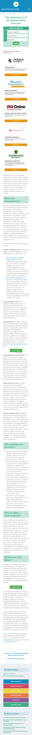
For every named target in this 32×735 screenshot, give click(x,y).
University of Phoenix (12, 137)
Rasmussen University (12, 161)
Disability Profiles (16, 704)
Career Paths (16, 690)
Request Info (16, 74)
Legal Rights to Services (9, 673)
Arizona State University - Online (15, 113)
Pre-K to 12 (16, 700)
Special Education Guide (10, 9)
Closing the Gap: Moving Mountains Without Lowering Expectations (14, 727)
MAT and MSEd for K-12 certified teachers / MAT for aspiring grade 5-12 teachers (16, 69)
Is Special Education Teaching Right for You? (14, 717)
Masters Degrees (16, 681)
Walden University (11, 90)
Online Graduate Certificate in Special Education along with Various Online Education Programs (15, 93)
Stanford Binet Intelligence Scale (15, 278)
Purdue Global (9, 67)
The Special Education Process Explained (13, 676)
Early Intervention (16, 695)
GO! (16, 43)
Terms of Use (21, 658)
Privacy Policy (11, 658)
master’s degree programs (11, 640)
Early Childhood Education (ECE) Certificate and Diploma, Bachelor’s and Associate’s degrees (15, 164)
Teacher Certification (16, 686)
